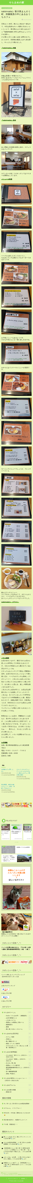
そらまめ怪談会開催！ (10, 1142)
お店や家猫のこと (18, 1018)
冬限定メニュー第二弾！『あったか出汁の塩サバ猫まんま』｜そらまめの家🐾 (17, 1151)
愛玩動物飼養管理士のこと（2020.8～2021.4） (18, 1068)
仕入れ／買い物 (18, 1063)
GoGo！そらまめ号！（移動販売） (18, 1015)
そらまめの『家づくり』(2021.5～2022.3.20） (18, 1056)
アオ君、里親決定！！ (11, 1124)
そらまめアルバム (17, 1085)
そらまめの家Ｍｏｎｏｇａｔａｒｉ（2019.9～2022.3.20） (17, 1079)
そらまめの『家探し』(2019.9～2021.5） (18, 1059)
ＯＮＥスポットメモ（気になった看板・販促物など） (18, 1046)
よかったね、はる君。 (10, 1157)
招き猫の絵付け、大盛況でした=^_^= (15, 1120)
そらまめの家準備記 (17, 1052)
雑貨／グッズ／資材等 (18, 1043)
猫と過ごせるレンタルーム (18, 1029)
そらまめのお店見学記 (6, 8)
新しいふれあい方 (9, 1137)
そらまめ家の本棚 (17, 1090)
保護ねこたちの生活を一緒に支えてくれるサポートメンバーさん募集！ (16, 934)
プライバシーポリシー (13, 1178)
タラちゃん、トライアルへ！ (13, 1108)
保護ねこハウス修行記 (18, 1065)
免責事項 (23, 1178)
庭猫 (18, 1027)
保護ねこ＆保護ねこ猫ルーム (18, 1022)
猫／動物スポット (18, 1041)
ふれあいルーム (18, 1020)
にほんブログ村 (6, 993)
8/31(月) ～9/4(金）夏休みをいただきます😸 (17, 1114)
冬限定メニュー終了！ (10, 1163)
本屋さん (18, 1039)
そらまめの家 (16, 2)
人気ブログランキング (8, 985)
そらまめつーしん (17, 1012)
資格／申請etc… (18, 1073)
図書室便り (18, 1024)
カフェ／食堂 (18, 1037)
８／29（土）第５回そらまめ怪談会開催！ (17, 1103)
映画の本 (18, 1092)
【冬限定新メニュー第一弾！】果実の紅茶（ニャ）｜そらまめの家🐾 (17, 1164)
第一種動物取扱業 (18, 1071)
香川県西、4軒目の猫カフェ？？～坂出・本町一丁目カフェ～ (8, 786)
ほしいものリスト (16, 880)
